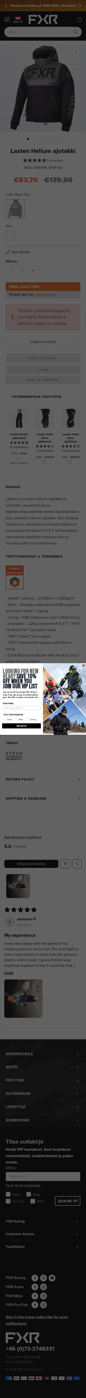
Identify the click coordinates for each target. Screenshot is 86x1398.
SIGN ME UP (21, 725)
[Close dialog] (83, 665)
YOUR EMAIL (8, 703)
